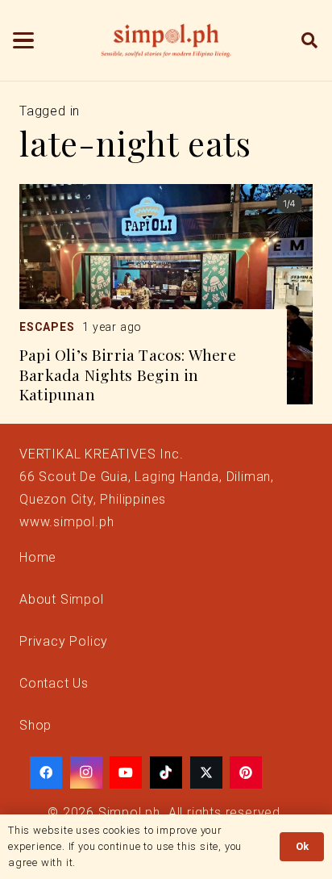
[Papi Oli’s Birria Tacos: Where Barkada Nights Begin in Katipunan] (166, 294)
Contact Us (54, 683)
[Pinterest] (246, 772)
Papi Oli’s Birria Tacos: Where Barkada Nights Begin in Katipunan (127, 374)
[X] (206, 772)
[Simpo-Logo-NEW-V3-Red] (166, 40)
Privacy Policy (63, 641)
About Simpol (61, 599)
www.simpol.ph (66, 521)
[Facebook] (46, 772)
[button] (23, 40)
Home (37, 557)
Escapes (47, 326)
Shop (35, 725)
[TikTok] (166, 772)
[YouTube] (126, 772)
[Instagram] (86, 772)
